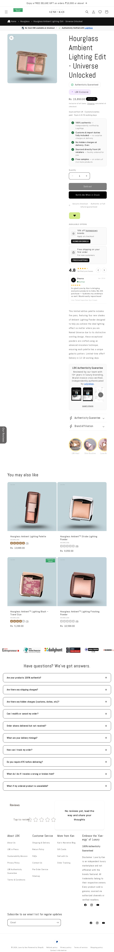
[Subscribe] (57, 922)
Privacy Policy (13, 862)
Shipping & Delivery (41, 842)
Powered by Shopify (35, 947)
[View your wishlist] (100, 12)
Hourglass (25, 21)
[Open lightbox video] (75, 445)
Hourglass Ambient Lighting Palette (28, 536)
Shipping (91, 103)
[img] (17, 543)
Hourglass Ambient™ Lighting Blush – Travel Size (29, 613)
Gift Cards (61, 849)
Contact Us (37, 862)
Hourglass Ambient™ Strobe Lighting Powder (78, 538)
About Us (11, 842)
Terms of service (80, 947)
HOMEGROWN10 (81, 241)
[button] (6, 12)
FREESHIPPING (80, 260)
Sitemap (36, 876)
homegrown (92, 230)
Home (13, 21)
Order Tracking (63, 862)
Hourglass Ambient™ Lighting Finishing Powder (80, 613)
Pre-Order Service (40, 869)
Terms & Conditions (16, 879)
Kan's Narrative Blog (66, 842)
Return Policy (38, 849)
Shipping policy (96, 947)
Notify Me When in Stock (88, 194)
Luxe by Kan (23, 947)
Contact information (58, 950)
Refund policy (51, 947)
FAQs (34, 856)
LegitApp (89, 28)
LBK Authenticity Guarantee (14, 871)
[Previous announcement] (6, 3)
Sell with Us (62, 856)
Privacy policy (65, 947)
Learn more (87, 406)
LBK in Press (13, 849)
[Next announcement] (108, 3)
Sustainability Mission (17, 856)
